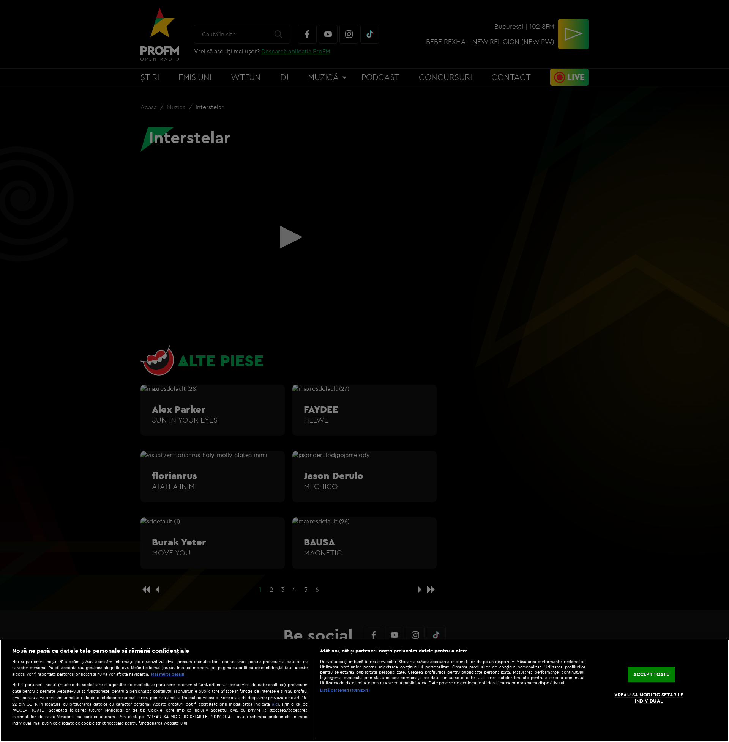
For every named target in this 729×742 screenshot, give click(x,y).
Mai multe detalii (167, 674)
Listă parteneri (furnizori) (345, 690)
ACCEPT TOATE (651, 674)
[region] (364, 690)
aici (275, 704)
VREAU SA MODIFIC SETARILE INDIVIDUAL (648, 698)
